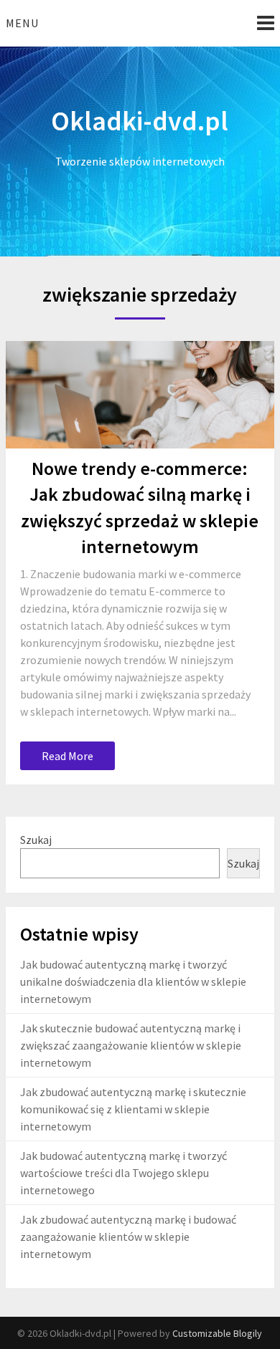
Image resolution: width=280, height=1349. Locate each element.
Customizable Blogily (217, 1333)
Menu (22, 23)
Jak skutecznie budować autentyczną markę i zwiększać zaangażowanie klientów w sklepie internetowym (130, 1045)
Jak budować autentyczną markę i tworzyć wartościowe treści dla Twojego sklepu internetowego (123, 1172)
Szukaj (36, 839)
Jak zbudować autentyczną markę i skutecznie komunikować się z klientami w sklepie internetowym (133, 1109)
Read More (67, 756)
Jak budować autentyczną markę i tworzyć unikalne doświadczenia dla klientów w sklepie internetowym (133, 981)
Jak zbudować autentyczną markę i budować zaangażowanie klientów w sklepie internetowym (128, 1236)
